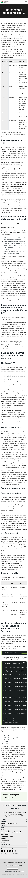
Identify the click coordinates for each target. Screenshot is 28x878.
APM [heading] (2, 828)
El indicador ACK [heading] (8, 363)
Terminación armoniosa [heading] (11, 493)
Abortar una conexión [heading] (10, 533)
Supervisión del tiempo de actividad (11, 832)
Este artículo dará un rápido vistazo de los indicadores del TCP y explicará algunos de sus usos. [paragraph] (13, 134)
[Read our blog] (10, 851)
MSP (22, 816)
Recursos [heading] (3, 846)
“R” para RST (7, 743)
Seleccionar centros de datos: (10, 871)
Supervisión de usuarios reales (12, 816)
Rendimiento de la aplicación (14, 814)
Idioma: (5, 868)
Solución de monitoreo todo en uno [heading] (14, 807)
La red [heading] (3, 842)
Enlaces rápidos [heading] (5, 844)
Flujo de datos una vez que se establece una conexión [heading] (12, 356)
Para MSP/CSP (5, 838)
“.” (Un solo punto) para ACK (11, 738)
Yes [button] (6, 797)
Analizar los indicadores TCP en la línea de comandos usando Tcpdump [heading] (13, 627)
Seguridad (8, 865)
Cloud (19, 812)
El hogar (4, 862)
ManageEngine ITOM (7, 836)
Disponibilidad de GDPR (17, 865)
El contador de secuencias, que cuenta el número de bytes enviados (14, 377)
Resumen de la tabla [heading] (9, 573)
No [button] (12, 797)
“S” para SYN (7, 736)
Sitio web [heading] (3, 819)
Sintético (10, 812)
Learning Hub (4, 5)
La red (23, 812)
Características (5, 840)
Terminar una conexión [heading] (13, 488)
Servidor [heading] (3, 821)
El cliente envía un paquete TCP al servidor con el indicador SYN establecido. (15, 238)
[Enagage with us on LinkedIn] (7, 851)
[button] (26, 1)
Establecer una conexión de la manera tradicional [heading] (14, 218)
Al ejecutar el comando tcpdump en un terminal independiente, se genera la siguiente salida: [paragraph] (14, 658)
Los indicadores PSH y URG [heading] (12, 428)
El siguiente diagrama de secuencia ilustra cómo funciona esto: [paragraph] (12, 386)
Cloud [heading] (2, 825)
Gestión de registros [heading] (6, 830)
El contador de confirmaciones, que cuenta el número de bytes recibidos (15, 381)
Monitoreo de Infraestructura (9, 823)
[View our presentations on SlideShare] (15, 851)
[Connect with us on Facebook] (4, 851)
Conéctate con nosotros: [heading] (8, 849)
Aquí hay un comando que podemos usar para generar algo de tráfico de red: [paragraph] (13, 647)
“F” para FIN (7, 741)
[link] (5, 2)
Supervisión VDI (5, 834)
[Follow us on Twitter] (2, 851)
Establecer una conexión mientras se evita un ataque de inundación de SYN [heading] (14, 309)
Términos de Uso (21, 862)
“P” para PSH (7, 740)
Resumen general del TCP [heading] (12, 141)
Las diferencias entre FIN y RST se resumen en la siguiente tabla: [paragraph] (13, 578)
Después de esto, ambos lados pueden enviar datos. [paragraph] (13, 257)
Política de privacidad (12, 862)
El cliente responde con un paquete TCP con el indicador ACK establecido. (14, 252)
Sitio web (5, 812)
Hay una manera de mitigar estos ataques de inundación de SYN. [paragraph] (13, 318)
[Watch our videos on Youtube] (12, 851)
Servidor (15, 812)
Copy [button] (24, 652)
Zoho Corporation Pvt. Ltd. (9, 874)
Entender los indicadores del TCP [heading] (14, 11)
